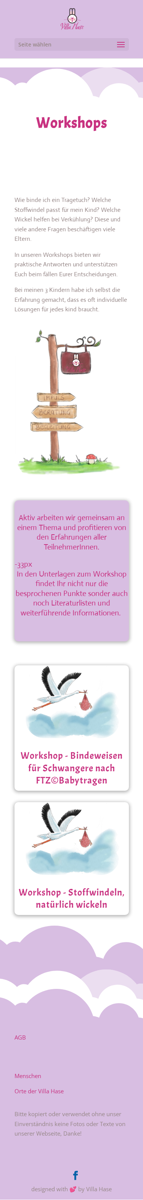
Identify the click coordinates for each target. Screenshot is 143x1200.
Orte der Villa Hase (39, 1091)
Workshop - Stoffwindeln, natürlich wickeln (72, 898)
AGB (20, 1037)
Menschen (27, 1076)
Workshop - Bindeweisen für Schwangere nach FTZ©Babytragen (72, 768)
